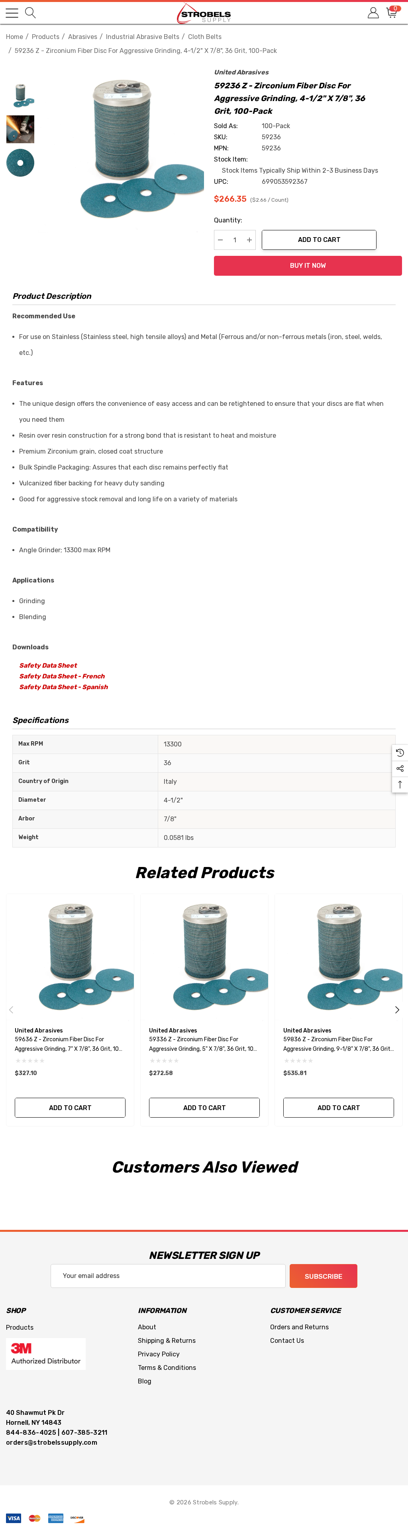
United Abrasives (241, 72)
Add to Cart (319, 240)
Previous (11, 1010)
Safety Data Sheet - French (61, 676)
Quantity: (228, 220)
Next (397, 1010)
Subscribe (323, 1276)
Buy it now (308, 265)
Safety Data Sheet (47, 665)
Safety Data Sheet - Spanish (63, 687)
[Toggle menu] (12, 13)
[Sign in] (373, 13)
